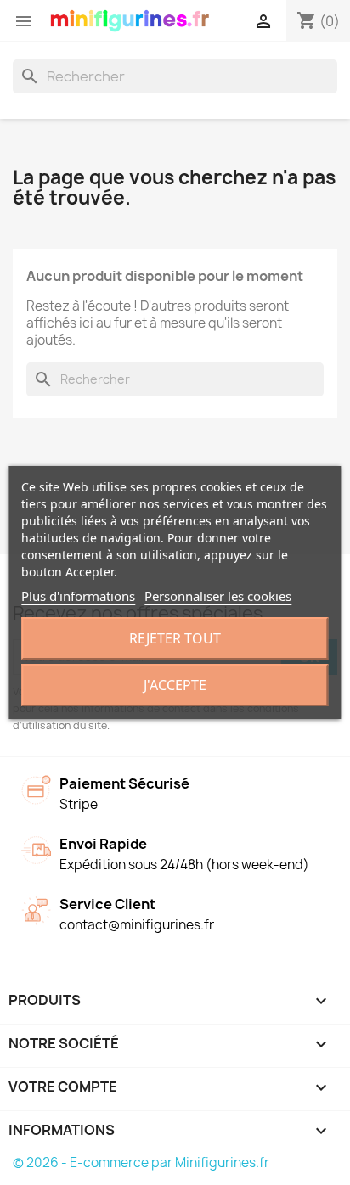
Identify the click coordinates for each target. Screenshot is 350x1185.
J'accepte (175, 685)
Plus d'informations (78, 595)
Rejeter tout (175, 638)
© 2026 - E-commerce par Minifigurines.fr (141, 1162)
